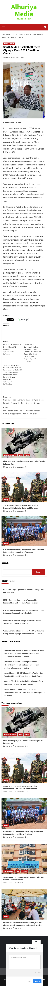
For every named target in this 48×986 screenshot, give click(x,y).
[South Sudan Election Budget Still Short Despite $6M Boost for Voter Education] (24, 859)
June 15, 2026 (19, 883)
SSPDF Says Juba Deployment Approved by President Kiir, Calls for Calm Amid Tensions (20, 506)
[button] (4, 27)
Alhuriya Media (24, 10)
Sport (12, 44)
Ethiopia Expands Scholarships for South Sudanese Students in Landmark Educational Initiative (24, 653)
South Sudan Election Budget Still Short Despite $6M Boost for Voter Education (22, 621)
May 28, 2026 (18, 928)
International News (10, 455)
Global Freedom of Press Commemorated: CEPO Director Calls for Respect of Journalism (24, 692)
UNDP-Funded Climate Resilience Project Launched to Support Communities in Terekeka (23, 550)
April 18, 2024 (19, 57)
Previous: (23, 400)
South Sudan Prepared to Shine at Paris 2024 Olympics (12, 347)
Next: (21, 410)
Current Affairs (8, 871)
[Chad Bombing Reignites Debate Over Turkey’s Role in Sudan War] (24, 443)
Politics (27, 455)
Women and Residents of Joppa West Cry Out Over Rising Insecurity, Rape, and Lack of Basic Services (23, 632)
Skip (29, 981)
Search (5, 563)
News (6, 44)
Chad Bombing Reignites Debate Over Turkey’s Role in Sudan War (23, 591)
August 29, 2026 (19, 467)
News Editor (9, 57)
